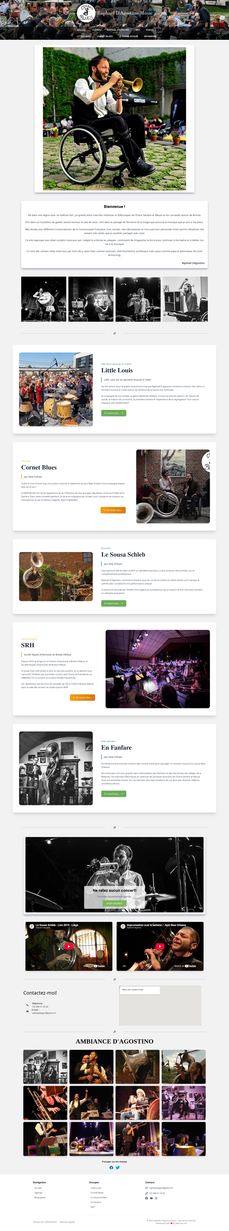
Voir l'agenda (114, 903)
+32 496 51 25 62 (157, 1193)
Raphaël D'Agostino (118, 30)
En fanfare (150, 36)
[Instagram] (156, 1198)
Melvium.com (181, 1223)
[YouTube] (151, 1198)
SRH (138, 30)
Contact (151, 30)
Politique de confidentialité (45, 1222)
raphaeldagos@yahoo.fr (161, 1187)
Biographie (39, 1197)
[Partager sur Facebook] (111, 1167)
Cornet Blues (105, 36)
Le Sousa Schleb (128, 36)
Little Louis (84, 36)
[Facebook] (146, 1198)
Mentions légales (67, 1222)
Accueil (81, 30)
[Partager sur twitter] (118, 1167)
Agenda (96, 30)
